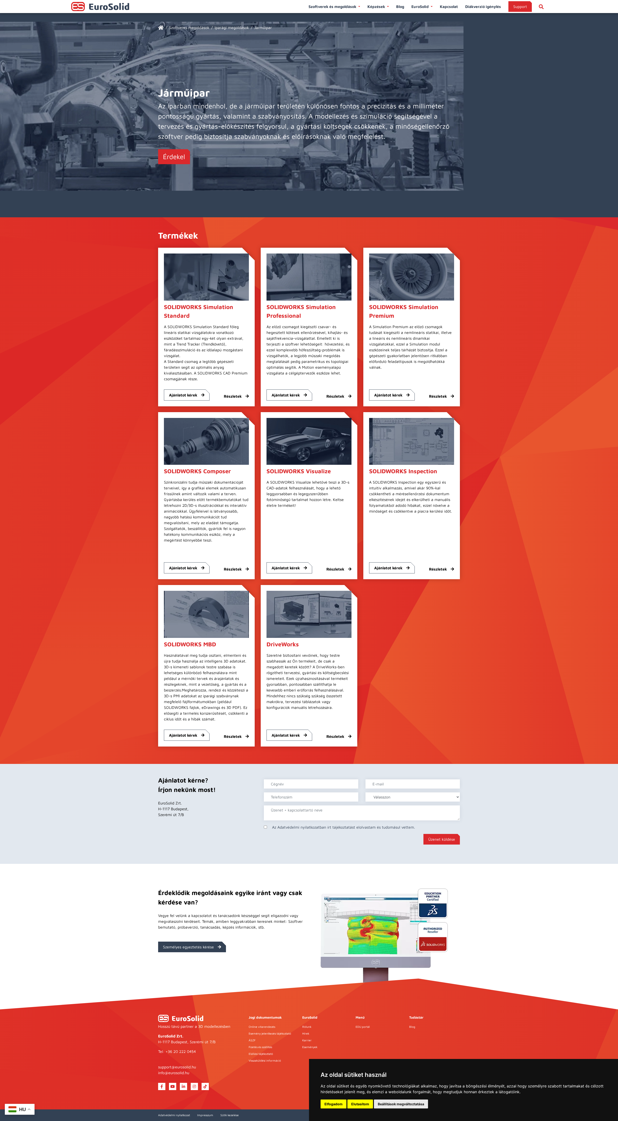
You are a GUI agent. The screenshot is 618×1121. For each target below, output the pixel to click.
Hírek (305, 1033)
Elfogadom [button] (333, 1104)
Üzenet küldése (441, 839)
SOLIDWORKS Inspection (403, 471)
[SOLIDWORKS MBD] (206, 614)
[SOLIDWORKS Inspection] (411, 441)
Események (309, 1047)
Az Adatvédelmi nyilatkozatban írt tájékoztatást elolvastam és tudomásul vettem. (343, 827)
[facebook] (161, 1086)
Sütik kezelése (229, 1115)
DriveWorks (283, 644)
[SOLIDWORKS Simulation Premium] (411, 276)
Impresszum (205, 1115)
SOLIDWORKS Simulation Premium (403, 311)
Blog (412, 1027)
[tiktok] (205, 1086)
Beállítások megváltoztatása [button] (401, 1104)
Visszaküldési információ (265, 1060)
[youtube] (172, 1086)
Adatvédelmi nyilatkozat (174, 1115)
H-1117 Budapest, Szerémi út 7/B (187, 1042)
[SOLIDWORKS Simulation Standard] (206, 276)
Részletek (233, 396)
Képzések (376, 6)
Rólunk (306, 1027)
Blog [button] (400, 6)
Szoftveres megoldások (189, 27)
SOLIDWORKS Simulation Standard (198, 311)
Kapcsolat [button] (449, 6)
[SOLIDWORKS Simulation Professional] (309, 276)
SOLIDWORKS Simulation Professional (301, 311)
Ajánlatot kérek (183, 395)
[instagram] (194, 1086)
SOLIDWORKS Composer (197, 471)
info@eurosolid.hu (173, 1073)
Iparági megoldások (232, 27)
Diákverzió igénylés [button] (483, 6)
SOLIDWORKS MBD (190, 644)
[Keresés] (541, 6)
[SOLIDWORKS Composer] (206, 441)
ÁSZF (252, 1040)
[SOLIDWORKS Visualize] (309, 441)
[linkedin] (183, 1086)
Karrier (307, 1040)
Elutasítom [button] (360, 1104)
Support (520, 6)
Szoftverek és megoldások (332, 6)
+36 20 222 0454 (181, 1051)
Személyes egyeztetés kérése (188, 947)
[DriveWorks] (309, 614)
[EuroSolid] (161, 27)
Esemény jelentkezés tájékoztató (270, 1033)
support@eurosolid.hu (177, 1067)
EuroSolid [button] (420, 6)
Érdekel (174, 157)
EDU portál (363, 1027)
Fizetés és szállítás (260, 1047)
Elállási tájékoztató (261, 1054)
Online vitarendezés (262, 1027)
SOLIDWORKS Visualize (299, 471)
